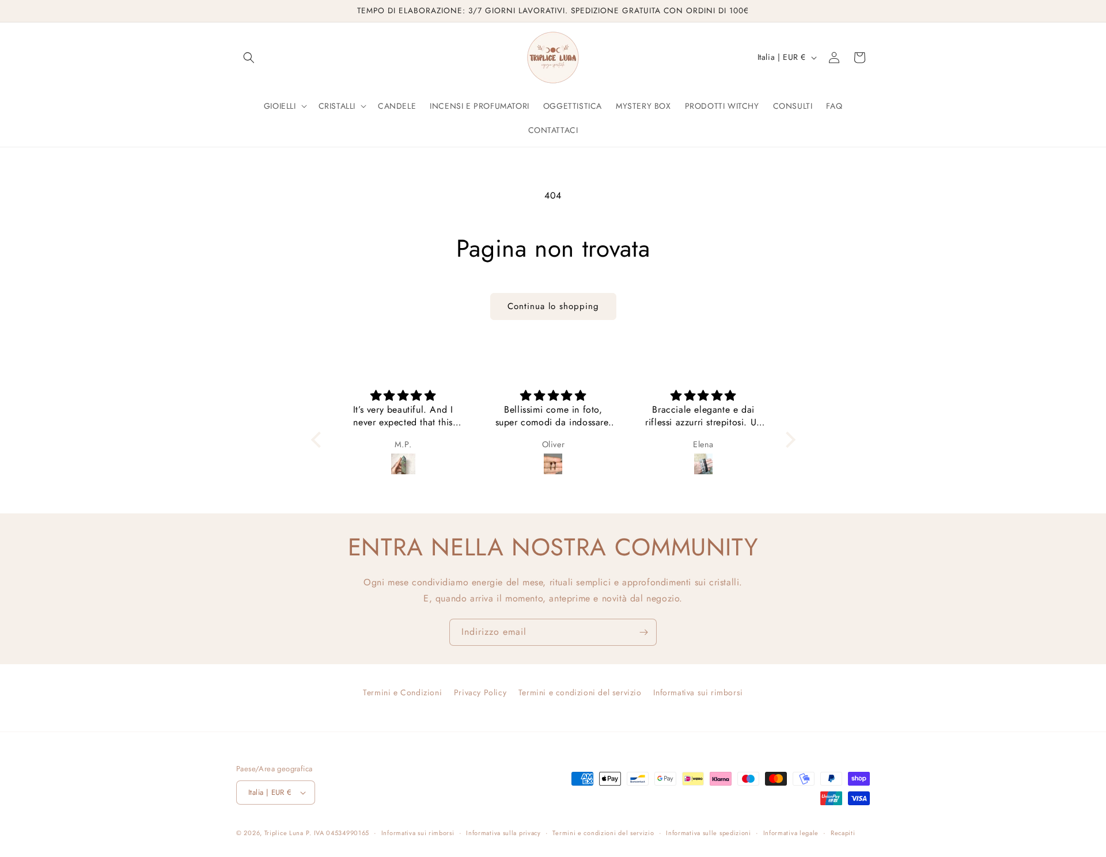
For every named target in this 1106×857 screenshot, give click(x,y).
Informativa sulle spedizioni (708, 832)
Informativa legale (791, 832)
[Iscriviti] (643, 632)
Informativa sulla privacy (503, 832)
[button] (249, 57)
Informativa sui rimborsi (698, 692)
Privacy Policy (480, 692)
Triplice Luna (284, 832)
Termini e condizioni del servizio (580, 692)
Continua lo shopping (553, 306)
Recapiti (843, 832)
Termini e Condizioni (402, 692)
